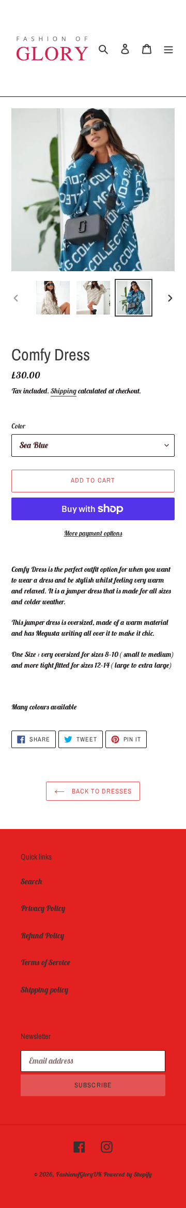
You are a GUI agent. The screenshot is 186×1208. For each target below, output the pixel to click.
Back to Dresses (101, 791)
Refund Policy (42, 935)
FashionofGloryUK (79, 1174)
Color (18, 426)
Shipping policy (44, 990)
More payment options (93, 533)
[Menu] (168, 48)
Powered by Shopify (127, 1174)
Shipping (63, 390)
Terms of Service (45, 962)
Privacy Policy (43, 908)
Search (31, 881)
